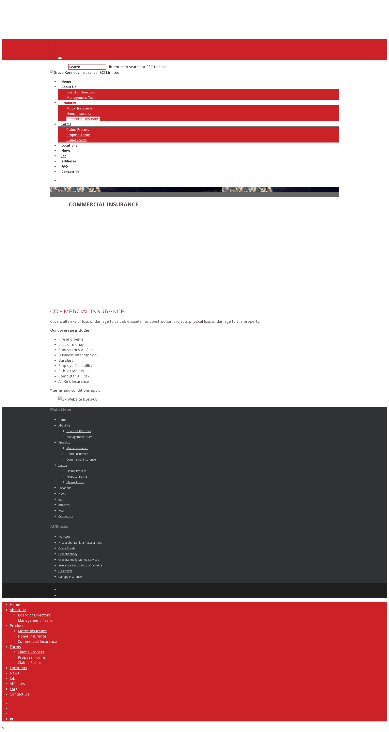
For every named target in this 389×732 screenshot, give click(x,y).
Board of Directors (80, 92)
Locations (69, 145)
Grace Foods (66, 548)
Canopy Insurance (70, 577)
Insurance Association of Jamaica (80, 565)
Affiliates (68, 161)
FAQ (64, 166)
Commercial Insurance (83, 119)
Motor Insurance (79, 108)
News (66, 150)
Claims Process (77, 129)
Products (68, 103)
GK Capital (65, 571)
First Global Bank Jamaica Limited (80, 542)
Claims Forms (76, 140)
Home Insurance (79, 113)
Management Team (81, 97)
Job (63, 156)
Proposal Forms (78, 135)
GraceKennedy (67, 554)
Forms (66, 124)
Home (66, 81)
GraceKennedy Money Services (78, 560)
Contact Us (70, 171)
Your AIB (64, 537)
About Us (68, 87)
